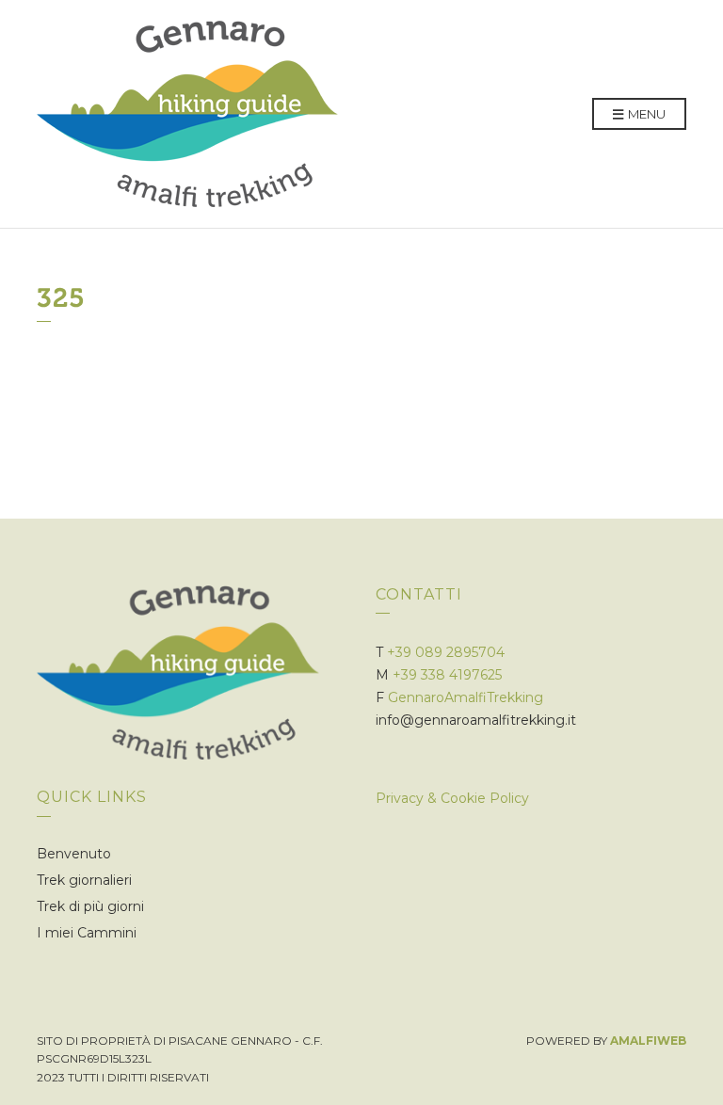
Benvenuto (74, 853)
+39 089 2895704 (446, 652)
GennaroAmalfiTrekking (465, 697)
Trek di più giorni (90, 906)
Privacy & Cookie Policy (452, 798)
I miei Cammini (87, 932)
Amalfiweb (648, 1040)
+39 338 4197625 (447, 674)
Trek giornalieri (84, 880)
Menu (645, 113)
